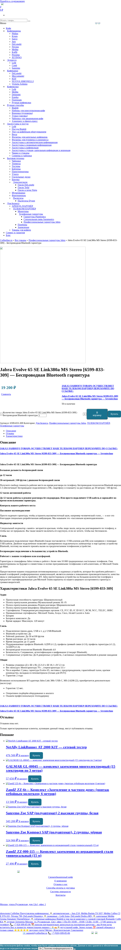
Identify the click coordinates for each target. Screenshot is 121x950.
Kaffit (14, 52)
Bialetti (15, 108)
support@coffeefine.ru (35, 933)
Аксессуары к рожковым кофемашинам (31, 145)
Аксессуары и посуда (17, 124)
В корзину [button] (24, 755)
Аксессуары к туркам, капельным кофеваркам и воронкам (41, 150)
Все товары (20, 240)
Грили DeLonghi (26, 185)
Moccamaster (18, 76)
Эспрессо (12, 60)
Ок (40, 948)
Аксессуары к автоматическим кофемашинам (35, 142)
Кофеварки (12, 70)
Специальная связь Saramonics (39, 219)
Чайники (16, 161)
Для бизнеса (13, 203)
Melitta (15, 49)
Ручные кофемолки (21, 102)
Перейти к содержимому (12, 1)
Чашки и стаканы (20, 153)
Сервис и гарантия (15, 232)
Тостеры (16, 166)
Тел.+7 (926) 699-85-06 (109, 23)
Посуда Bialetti (19, 129)
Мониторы (23, 211)
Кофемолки (13, 86)
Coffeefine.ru (6, 240)
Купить (114, 414)
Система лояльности (60, 891)
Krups (15, 36)
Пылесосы (18, 198)
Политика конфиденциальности (16, 939)
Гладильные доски (21, 177)
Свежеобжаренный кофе (60, 877)
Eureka (15, 97)
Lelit (14, 62)
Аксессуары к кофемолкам (25, 147)
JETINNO (17, 57)
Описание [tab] (11, 431)
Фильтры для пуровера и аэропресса (30, 139)
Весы (14, 134)
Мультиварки (18, 193)
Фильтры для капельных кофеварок (30, 137)
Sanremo (16, 68)
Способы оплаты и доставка (60, 888)
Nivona (15, 47)
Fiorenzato (17, 100)
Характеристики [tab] (14, 436)
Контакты (61, 895)
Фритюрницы (19, 195)
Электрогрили (20, 182)
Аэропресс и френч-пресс (25, 121)
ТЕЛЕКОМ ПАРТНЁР (24, 208)
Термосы (16, 163)
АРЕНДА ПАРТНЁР (22, 206)
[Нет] (74, 949)
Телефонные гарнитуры (31, 214)
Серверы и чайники (22, 155)
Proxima (16, 55)
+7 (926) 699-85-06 (59, 933)
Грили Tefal (23, 187)
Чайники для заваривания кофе (27, 118)
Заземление (23, 227)
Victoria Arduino (19, 84)
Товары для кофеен (21, 230)
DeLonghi (16, 44)
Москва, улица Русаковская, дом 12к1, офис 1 (23, 904)
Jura (14, 41)
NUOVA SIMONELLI (23, 81)
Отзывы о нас (60, 884)
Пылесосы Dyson (26, 200)
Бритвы (15, 179)
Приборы (22, 224)
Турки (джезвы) (20, 116)
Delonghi (16, 94)
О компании (60, 881)
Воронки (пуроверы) (22, 113)
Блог (8, 235)
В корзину (97, 414)
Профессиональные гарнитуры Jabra (42, 222)
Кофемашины (14, 31)
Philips (15, 33)
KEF (14, 78)
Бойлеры (16, 169)
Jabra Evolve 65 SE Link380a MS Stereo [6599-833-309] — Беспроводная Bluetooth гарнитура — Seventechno (90, 397)
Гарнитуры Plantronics (35, 216)
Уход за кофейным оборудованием (29, 131)
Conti (14, 65)
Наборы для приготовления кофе (28, 110)
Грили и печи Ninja (27, 190)
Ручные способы (15, 105)
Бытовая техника (15, 158)
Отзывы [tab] (10, 433)
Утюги (15, 174)
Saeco (14, 39)
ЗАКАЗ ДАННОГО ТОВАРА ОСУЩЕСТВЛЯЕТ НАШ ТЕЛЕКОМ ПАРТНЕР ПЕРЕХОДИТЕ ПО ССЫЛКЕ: (88, 388)
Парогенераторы (20, 171)
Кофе (8, 28)
